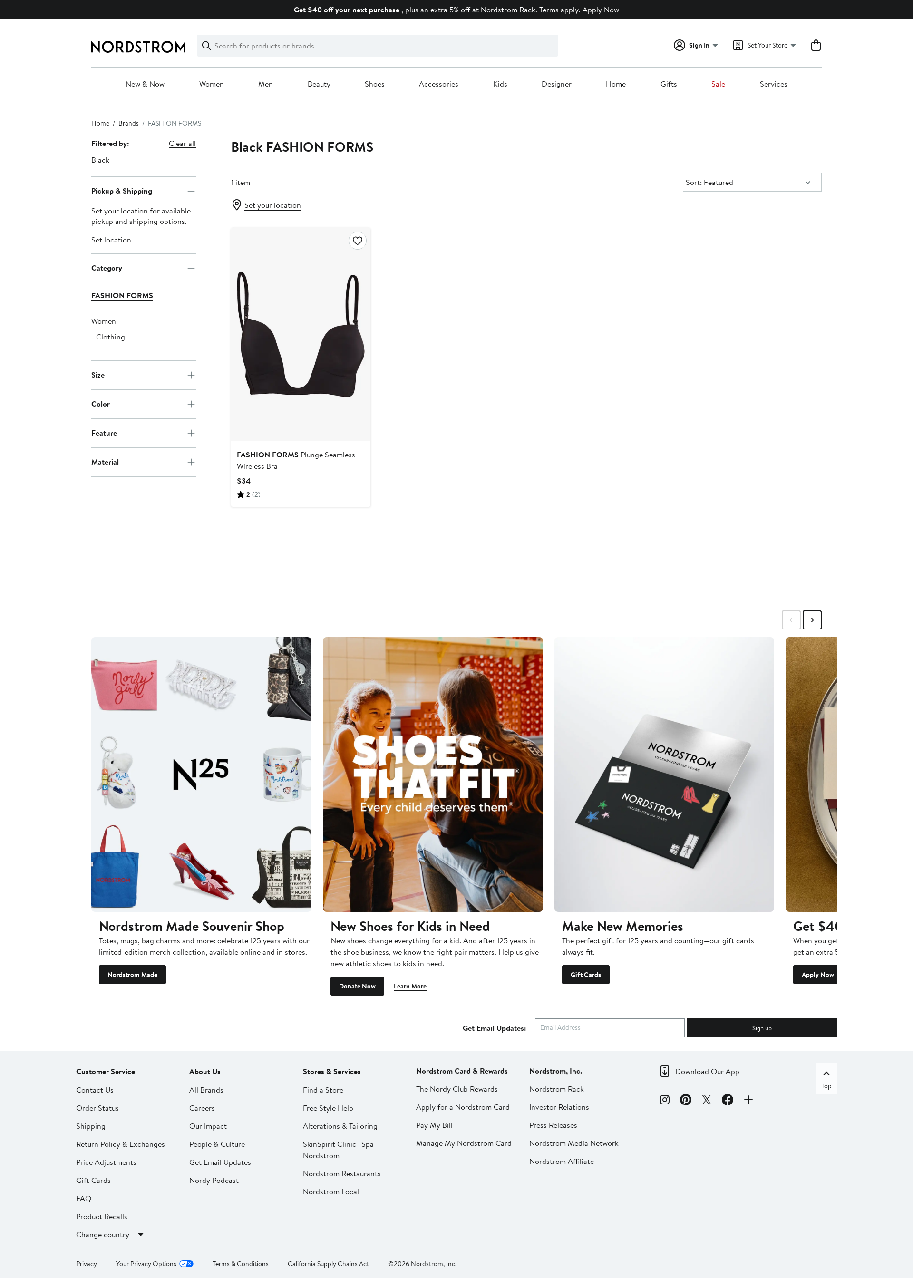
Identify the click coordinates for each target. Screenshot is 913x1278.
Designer (557, 84)
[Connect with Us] (748, 1101)
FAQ (83, 1198)
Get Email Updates (220, 1162)
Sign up (762, 1028)
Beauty (319, 84)
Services (773, 84)
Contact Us (95, 1089)
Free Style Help (328, 1108)
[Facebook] (727, 1101)
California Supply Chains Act (328, 1263)
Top (826, 1086)
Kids (500, 84)
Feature (104, 432)
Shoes (375, 84)
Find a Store (323, 1089)
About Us (205, 1071)
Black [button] (100, 160)
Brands (128, 123)
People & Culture (217, 1144)
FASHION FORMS (122, 295)
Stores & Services (332, 1071)
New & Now (145, 84)
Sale (718, 84)
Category (106, 267)
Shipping (91, 1126)
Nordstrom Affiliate (561, 1161)
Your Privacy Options (146, 1263)
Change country (102, 1234)
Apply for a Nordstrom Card (463, 1107)
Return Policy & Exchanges (120, 1144)
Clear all (182, 143)
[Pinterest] (685, 1101)
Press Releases (553, 1125)
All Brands (206, 1089)
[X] (706, 1101)
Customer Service (105, 1071)
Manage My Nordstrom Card (464, 1143)
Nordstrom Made (132, 974)
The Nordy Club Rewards (457, 1089)
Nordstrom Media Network (574, 1143)
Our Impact (208, 1126)
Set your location (272, 205)
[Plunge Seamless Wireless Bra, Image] (300, 334)
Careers (202, 1108)
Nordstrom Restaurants (342, 1173)
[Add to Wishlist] (358, 241)
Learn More (410, 986)
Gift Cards (586, 974)
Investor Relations (559, 1107)
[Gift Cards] (664, 774)
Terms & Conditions (241, 1263)
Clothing (110, 336)
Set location (111, 239)
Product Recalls (101, 1216)
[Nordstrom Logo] (138, 47)
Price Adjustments (106, 1162)
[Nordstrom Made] (201, 774)
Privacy (86, 1263)
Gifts (668, 84)
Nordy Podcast (214, 1180)
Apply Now (601, 9)
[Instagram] (664, 1101)
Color (100, 403)
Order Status (97, 1108)
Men (265, 84)
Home (616, 84)
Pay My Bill (434, 1125)
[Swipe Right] (812, 619)
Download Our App (707, 1071)
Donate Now (357, 986)
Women (211, 84)
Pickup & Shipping (121, 190)
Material (105, 461)
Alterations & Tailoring (340, 1126)
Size (98, 374)
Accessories (438, 84)
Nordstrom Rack (556, 1089)
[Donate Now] (433, 774)
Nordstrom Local (331, 1191)
